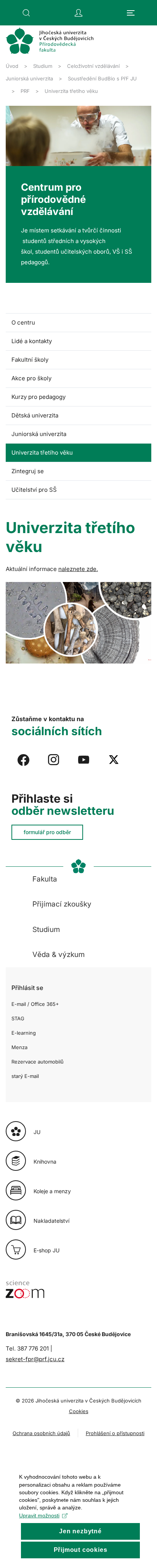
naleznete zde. (78, 569)
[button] (26, 13)
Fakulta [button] (44, 879)
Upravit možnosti (39, 1515)
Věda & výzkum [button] (58, 954)
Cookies (78, 1411)
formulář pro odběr (47, 832)
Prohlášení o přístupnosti (115, 1433)
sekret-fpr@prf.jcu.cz (35, 1359)
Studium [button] (46, 929)
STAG (17, 1018)
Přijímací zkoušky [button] (61, 904)
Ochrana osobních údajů (41, 1433)
